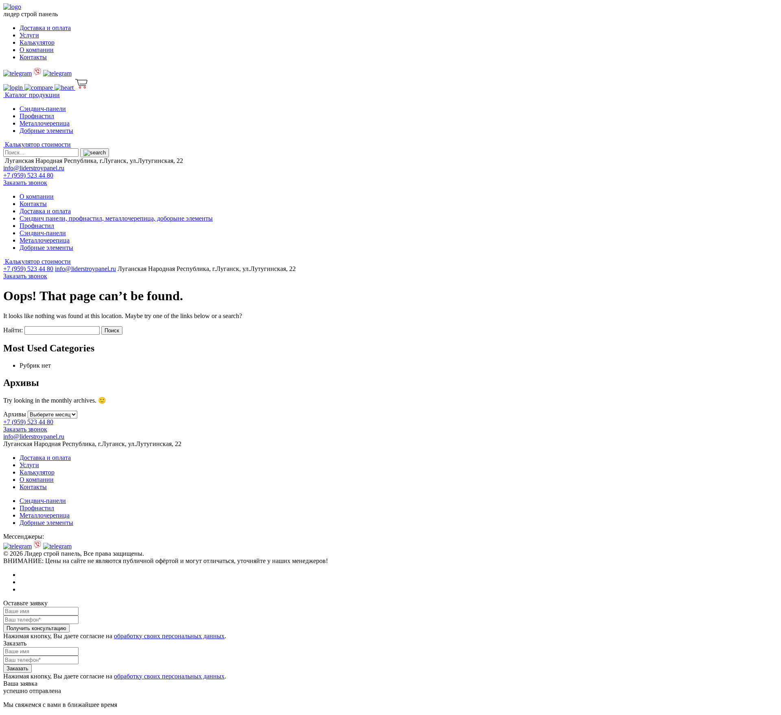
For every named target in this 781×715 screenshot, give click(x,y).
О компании (37, 49)
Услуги (29, 35)
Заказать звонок (25, 182)
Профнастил (37, 116)
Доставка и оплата (45, 27)
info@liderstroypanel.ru (33, 168)
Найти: (13, 330)
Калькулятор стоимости (37, 144)
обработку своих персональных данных (169, 636)
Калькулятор (37, 42)
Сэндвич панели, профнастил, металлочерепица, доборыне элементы (116, 218)
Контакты (33, 57)
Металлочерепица (45, 123)
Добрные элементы (46, 130)
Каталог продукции (31, 94)
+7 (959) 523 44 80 (28, 175)
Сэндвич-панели (43, 108)
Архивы (14, 414)
